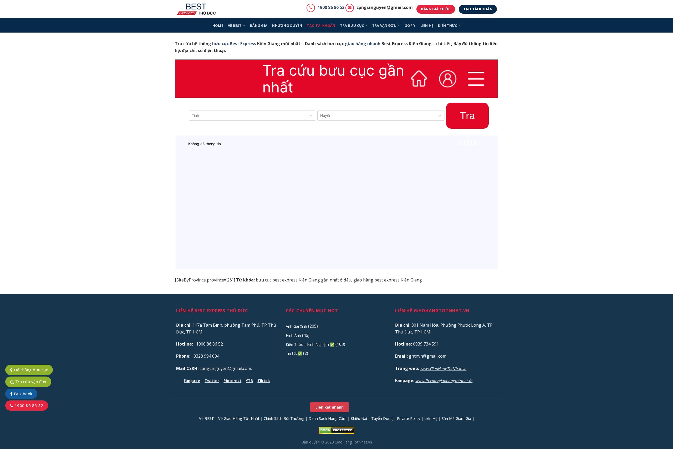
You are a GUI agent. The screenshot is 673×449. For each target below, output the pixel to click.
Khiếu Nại (359, 418)
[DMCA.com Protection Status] (336, 429)
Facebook (22, 393)
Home (217, 25)
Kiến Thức (447, 25)
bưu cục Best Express (234, 43)
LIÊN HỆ (427, 25)
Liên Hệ (430, 418)
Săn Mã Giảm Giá (456, 418)
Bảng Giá (258, 25)
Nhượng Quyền (287, 25)
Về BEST (206, 418)
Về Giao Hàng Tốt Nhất (238, 418)
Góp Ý (410, 25)
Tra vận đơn (384, 25)
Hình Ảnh (293, 335)
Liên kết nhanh (329, 407)
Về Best (235, 25)
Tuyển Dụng (382, 418)
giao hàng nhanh (362, 43)
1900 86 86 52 (331, 7)
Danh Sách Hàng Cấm (327, 418)
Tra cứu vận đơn (30, 381)
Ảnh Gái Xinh (296, 326)
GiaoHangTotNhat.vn (353, 442)
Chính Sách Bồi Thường (284, 418)
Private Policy (408, 418)
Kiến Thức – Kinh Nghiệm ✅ (310, 344)
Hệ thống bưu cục (30, 369)
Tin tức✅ (294, 353)
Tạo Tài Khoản (321, 25)
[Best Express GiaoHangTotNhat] (197, 9)
